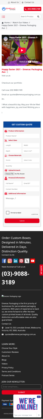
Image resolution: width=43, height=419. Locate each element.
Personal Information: (16, 178)
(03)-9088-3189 (15, 278)
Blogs (4, 360)
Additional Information (17, 194)
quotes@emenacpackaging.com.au (20, 334)
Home (7, 22)
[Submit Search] (38, 16)
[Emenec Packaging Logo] (8, 9)
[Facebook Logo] (4, 261)
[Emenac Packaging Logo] (11, 296)
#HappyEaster (8, 110)
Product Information (16, 131)
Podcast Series (8, 375)
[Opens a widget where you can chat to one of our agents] (27, 406)
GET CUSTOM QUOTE (22, 124)
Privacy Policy (7, 367)
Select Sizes (12, 140)
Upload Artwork (14, 170)
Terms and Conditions (11, 371)
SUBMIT (21, 392)
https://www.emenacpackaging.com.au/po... (21, 85)
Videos (5, 363)
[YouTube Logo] (32, 261)
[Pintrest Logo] (21, 261)
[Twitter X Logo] (27, 261)
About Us (14, 2)
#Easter (5, 101)
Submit (22, 221)
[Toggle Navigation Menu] (3, 17)
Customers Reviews (10, 352)
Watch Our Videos (20, 22)
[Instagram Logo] (9, 261)
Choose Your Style (9, 348)
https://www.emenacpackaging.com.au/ (19, 78)
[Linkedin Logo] (15, 261)
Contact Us (29, 2)
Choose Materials (14, 155)
